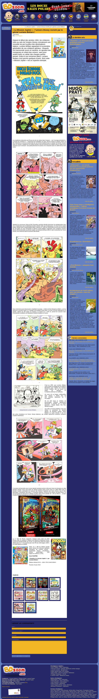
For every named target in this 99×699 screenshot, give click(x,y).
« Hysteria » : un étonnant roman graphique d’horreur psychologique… (81, 42)
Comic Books (71, 20)
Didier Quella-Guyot (77, 245)
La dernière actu (78, 37)
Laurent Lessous (76, 173)
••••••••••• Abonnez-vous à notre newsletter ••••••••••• (15, 697)
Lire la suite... (89, 82)
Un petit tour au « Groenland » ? (81, 241)
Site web (14, 635)
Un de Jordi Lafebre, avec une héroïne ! (81, 292)
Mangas (78, 19)
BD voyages (63, 20)
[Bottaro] (55, 600)
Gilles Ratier (75, 47)
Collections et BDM (86, 20)
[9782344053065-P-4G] (55, 588)
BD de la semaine (25, 20)
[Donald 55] (43, 600)
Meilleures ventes (40, 20)
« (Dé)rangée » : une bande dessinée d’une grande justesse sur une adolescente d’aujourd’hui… (81, 167)
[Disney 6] (43, 588)
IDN (26, 682)
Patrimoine (32, 19)
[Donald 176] (18, 613)
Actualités (17, 19)
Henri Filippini (75, 213)
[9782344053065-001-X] (30, 613)
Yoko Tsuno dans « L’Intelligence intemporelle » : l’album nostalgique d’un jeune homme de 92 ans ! (82, 207)
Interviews (93, 19)
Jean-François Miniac (77, 270)
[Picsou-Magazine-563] (30, 588)
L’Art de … (48, 19)
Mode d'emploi (6, 686)
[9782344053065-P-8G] (18, 600)
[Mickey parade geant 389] (18, 588)
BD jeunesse (55, 20)
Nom (13, 626)
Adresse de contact (17, 631)
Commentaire (15, 639)
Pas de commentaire (6, 28)
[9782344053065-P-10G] (30, 600)
